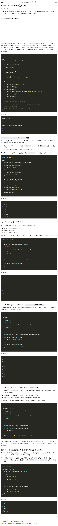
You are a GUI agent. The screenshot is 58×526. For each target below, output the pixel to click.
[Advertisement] (29, 31)
